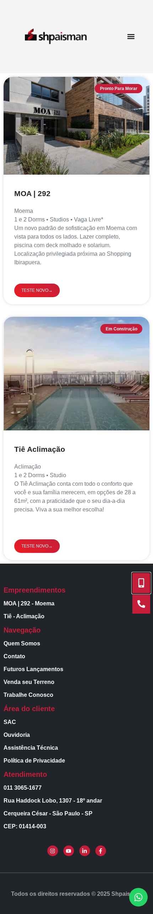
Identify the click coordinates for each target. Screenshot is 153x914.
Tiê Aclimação (39, 449)
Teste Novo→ (37, 290)
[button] (131, 37)
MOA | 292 (32, 193)
